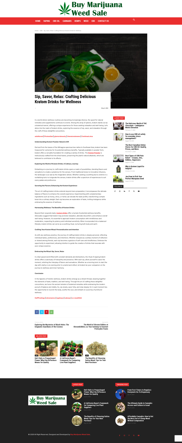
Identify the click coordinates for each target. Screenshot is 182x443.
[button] (133, 19)
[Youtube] (139, 191)
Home (36, 31)
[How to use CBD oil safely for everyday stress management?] (118, 136)
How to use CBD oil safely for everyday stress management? (135, 136)
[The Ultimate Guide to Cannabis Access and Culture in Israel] (120, 407)
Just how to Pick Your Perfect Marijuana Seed (134, 177)
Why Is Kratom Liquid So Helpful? (134, 167)
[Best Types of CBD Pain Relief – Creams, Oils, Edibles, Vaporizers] (118, 158)
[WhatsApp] (51, 312)
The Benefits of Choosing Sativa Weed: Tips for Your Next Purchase (95, 360)
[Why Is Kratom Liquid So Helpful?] (118, 169)
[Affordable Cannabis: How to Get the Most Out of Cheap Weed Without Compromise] (120, 420)
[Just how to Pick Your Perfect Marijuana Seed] (118, 179)
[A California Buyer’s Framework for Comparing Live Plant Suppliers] (71, 348)
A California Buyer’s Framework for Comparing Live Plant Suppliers (70, 360)
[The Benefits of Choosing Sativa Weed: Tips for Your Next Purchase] (96, 348)
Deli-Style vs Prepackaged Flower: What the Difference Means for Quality (45, 360)
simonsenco (50, 298)
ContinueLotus (87, 136)
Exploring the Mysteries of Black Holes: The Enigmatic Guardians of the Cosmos (52, 326)
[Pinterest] (46, 312)
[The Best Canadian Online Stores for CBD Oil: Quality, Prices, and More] (118, 147)
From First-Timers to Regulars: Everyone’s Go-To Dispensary (139, 391)
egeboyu (60, 298)
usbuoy (67, 298)
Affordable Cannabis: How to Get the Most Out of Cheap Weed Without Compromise (140, 418)
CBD (41, 31)
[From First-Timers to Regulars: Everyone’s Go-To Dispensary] (120, 394)
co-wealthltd (77, 298)
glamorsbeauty (60, 136)
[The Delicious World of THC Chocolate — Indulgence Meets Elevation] (118, 126)
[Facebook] (37, 312)
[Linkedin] (124, 191)
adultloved (39, 136)
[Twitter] (42, 312)
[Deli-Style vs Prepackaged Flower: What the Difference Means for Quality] (46, 348)
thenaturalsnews (73, 136)
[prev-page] (36, 366)
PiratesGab (48, 136)
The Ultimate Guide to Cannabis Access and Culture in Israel (140, 404)
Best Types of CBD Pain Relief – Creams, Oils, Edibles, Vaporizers (134, 158)
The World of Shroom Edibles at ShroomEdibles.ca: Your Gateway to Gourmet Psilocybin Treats (91, 327)
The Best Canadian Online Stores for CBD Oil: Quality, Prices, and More (135, 147)
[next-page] (39, 366)
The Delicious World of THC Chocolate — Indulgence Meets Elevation (136, 125)
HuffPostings (40, 298)
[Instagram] (120, 191)
